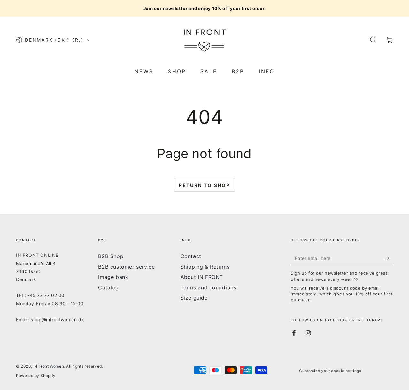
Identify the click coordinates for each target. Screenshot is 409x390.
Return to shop (204, 185)
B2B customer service (126, 267)
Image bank (113, 277)
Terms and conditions (208, 287)
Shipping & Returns (205, 267)
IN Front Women (48, 366)
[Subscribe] (389, 258)
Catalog (108, 287)
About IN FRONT (202, 277)
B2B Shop (110, 256)
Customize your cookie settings (330, 370)
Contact (191, 256)
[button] (373, 40)
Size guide (194, 297)
